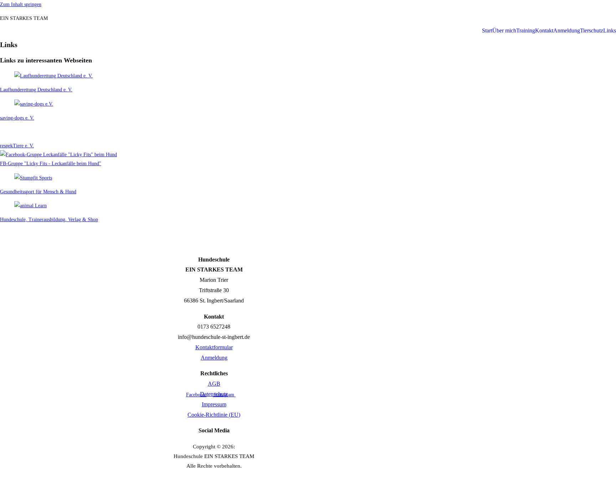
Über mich (504, 31)
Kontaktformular (214, 347)
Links (609, 31)
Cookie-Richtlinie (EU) (214, 415)
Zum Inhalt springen (20, 4)
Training (525, 31)
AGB (214, 384)
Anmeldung (566, 31)
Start (487, 31)
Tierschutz (591, 31)
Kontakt (544, 31)
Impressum (214, 404)
